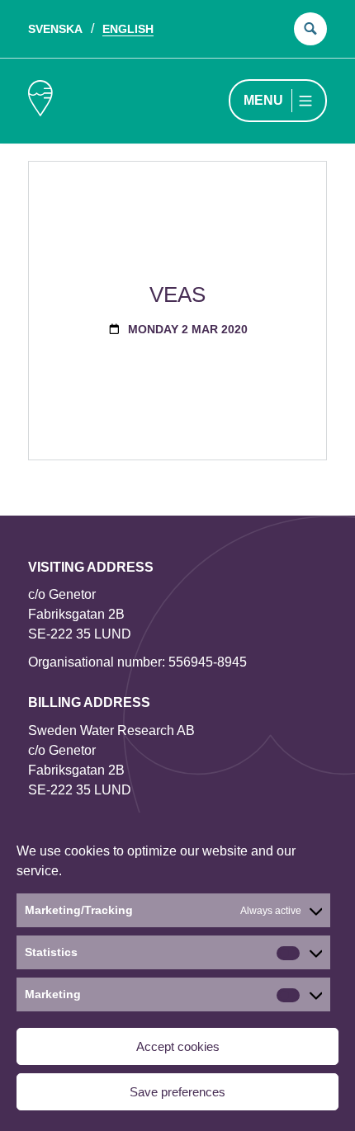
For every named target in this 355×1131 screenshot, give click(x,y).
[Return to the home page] (40, 101)
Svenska (55, 28)
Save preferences (177, 1092)
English (128, 28)
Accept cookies (178, 1046)
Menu (263, 100)
